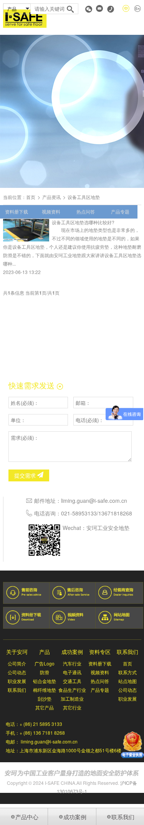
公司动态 (17, 672)
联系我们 (17, 689)
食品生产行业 (72, 689)
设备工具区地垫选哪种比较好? (83, 222)
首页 (30, 197)
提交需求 (25, 475)
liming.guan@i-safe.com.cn (94, 500)
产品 (44, 651)
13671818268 (115, 513)
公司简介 (17, 663)
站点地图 (127, 681)
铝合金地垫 (44, 681)
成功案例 (72, 651)
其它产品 (44, 707)
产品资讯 (51, 197)
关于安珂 (17, 651)
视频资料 (51, 211)
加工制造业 (72, 698)
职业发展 (17, 681)
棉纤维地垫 (44, 689)
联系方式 (127, 672)
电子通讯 (72, 672)
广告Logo (45, 663)
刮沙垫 (44, 698)
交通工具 (72, 681)
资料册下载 (16, 211)
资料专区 (100, 651)
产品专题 (120, 211)
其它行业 (72, 707)
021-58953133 (79, 513)
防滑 (44, 672)
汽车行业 (72, 663)
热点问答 (85, 211)
